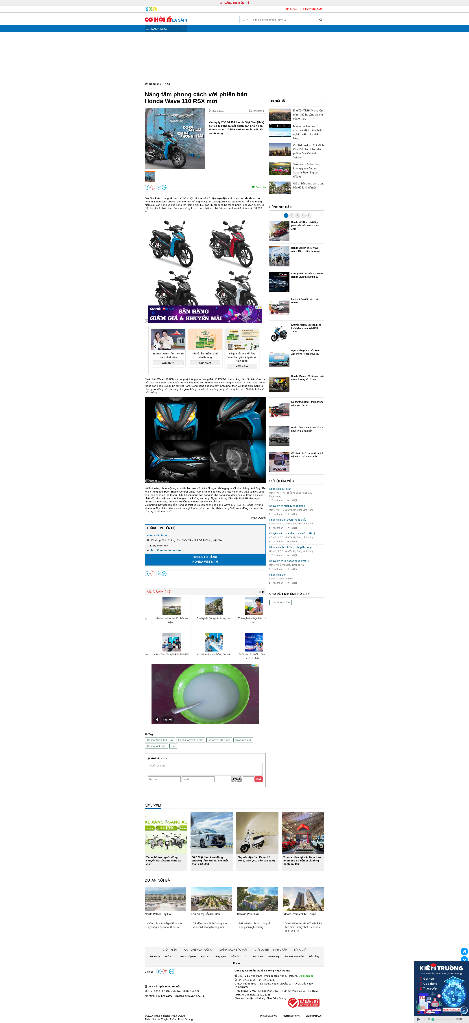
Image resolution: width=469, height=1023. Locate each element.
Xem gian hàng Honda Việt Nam (205, 559)
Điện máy (155, 956)
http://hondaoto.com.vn (166, 550)
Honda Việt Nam (157, 535)
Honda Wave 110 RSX (160, 739)
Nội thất (235, 956)
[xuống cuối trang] (464, 959)
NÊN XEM (153, 806)
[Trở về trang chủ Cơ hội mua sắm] (464, 951)
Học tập (205, 956)
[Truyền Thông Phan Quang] (151, 10)
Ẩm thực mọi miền (294, 956)
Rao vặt (237, 963)
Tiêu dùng (314, 956)
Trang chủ (155, 83)
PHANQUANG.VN (268, 1016)
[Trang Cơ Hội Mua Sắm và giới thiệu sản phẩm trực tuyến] (166, 21)
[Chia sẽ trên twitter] (158, 187)
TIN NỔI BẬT (278, 101)
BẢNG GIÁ (300, 949)
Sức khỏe (258, 956)
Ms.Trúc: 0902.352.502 (186, 991)
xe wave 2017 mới (219, 739)
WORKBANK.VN (314, 1016)
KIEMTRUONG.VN (312, 9)
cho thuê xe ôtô (281, 602)
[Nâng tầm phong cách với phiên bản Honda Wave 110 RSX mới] (175, 167)
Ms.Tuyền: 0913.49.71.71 (189, 995)
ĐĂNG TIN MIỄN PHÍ (236, 2)
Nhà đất (169, 956)
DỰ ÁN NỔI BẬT (158, 880)
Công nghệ (220, 956)
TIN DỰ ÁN (291, 9)
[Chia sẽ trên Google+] (152, 187)
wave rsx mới (243, 739)
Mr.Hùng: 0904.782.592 (158, 995)
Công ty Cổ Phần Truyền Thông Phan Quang (262, 970)
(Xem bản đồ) (306, 975)
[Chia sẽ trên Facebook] (147, 187)
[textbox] (287, 19)
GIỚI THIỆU (170, 949)
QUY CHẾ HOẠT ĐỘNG (198, 949)
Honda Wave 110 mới (190, 739)
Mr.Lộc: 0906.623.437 (157, 991)
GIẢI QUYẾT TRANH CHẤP (271, 949)
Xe (168, 83)
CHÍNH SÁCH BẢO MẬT (233, 949)
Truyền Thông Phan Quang (170, 1015)
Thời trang (273, 956)
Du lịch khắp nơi (187, 956)
